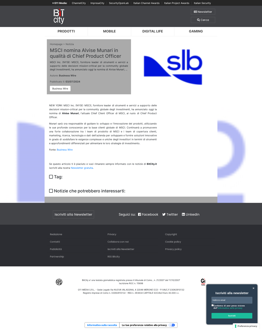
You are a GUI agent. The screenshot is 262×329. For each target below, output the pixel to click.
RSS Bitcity (113, 256)
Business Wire (60, 88)
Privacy (111, 234)
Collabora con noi (118, 241)
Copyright (171, 234)
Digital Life (152, 31)
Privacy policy (173, 249)
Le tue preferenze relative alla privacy (144, 325)
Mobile (109, 31)
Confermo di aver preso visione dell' (229, 307)
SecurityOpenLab (119, 3)
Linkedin (192, 214)
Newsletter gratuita (82, 167)
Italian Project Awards (176, 3)
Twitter (172, 214)
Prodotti (66, 31)
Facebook (149, 214)
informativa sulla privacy (230, 308)
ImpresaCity (97, 3)
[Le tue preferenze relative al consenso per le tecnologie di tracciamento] (246, 326)
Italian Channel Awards (146, 3)
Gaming (196, 31)
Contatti (55, 241)
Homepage (56, 44)
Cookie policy (173, 241)
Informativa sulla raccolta (102, 325)
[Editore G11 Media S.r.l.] (203, 281)
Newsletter (204, 12)
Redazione (56, 234)
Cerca (204, 20)
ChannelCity (79, 3)
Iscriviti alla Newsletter (73, 214)
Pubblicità (56, 249)
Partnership (57, 256)
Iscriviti (232, 316)
